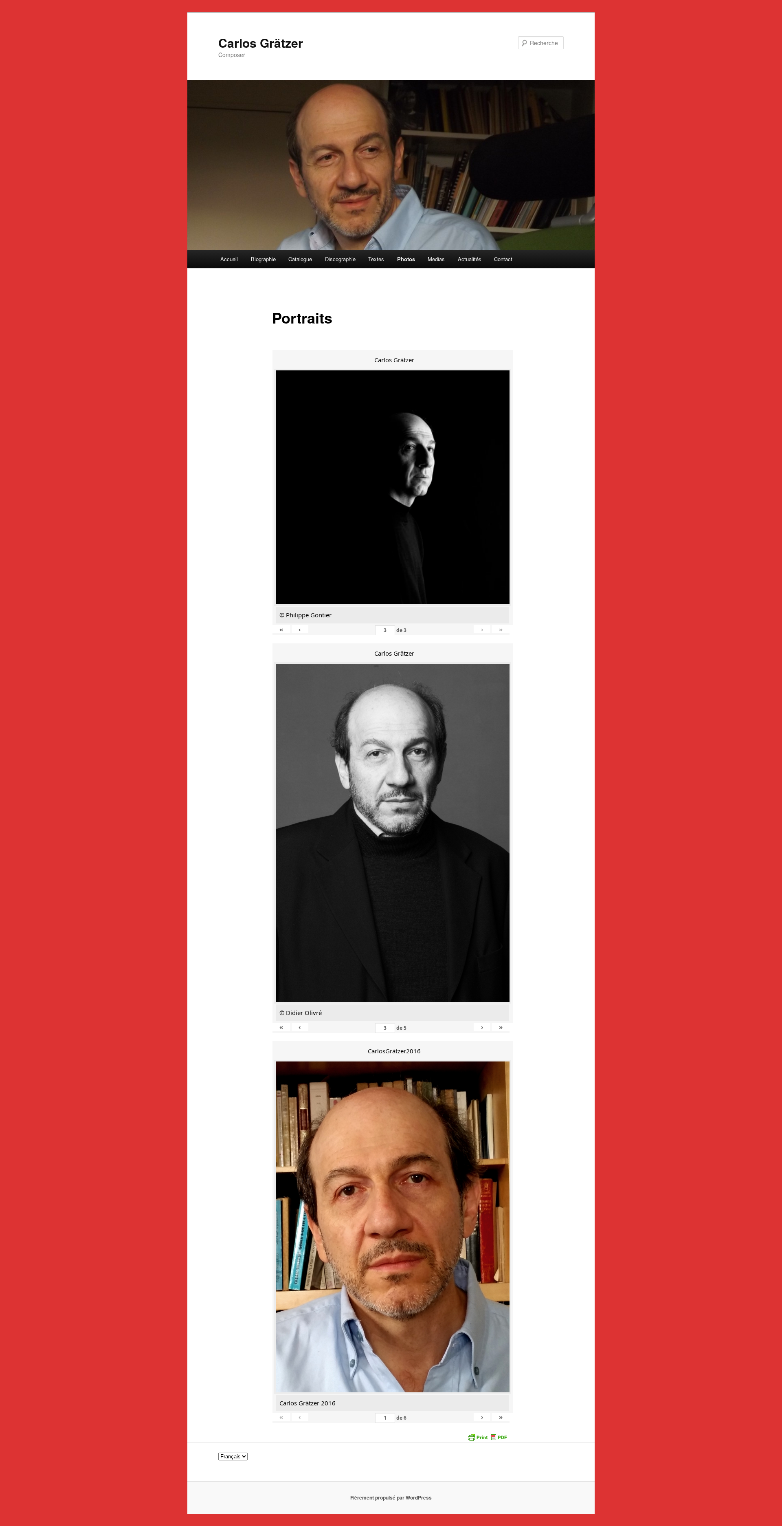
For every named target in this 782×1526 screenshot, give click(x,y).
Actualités (469, 259)
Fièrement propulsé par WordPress (391, 1497)
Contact (503, 259)
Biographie (263, 259)
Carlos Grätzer (260, 42)
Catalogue (300, 259)
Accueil (229, 259)
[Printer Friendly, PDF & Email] (487, 1436)
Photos (406, 259)
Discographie (340, 259)
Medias (436, 259)
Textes (376, 259)
